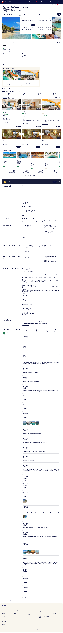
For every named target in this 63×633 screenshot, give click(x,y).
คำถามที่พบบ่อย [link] (16, 611)
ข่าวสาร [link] (27, 612)
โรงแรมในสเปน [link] (4, 621)
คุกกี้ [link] (39, 613)
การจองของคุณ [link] (16, 610)
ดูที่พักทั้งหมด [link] (6, 4)
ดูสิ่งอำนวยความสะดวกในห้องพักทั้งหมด (28, 263)
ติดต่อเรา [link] (15, 613)
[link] (58, 5)
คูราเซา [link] (6, 600)
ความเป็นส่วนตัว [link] (41, 611)
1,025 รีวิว (4, 334)
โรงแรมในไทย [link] (4, 610)
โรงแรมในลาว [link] (4, 616)
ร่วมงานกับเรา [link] (52, 611)
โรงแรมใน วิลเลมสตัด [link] (11, 600)
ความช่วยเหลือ (49, 1)
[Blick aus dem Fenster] (25, 516)
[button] (26, 23)
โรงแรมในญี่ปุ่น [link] (4, 613)
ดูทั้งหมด (4, 58)
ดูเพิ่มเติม (23, 215)
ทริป (53, 1)
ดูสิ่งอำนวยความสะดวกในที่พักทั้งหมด (28, 252)
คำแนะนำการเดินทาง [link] (53, 613)
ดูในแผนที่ (24, 203)
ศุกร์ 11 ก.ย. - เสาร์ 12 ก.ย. (26, 14)
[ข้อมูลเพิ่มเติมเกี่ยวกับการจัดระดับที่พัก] (6, 8)
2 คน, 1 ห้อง (43, 14)
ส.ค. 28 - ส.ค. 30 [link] (39, 94)
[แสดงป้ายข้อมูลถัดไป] (60, 163)
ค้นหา (59, 14)
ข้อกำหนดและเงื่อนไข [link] (41, 610)
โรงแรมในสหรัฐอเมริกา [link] (5, 611)
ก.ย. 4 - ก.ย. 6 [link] (54, 94)
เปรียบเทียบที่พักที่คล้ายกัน (32, 175)
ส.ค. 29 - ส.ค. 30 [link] (24, 94)
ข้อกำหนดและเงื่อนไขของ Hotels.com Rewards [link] (44, 617)
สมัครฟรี (58, 181)
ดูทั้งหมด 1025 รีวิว (26, 597)
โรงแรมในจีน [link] (3, 618)
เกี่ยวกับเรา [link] (52, 610)
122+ (58, 37)
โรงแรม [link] (4, 600)
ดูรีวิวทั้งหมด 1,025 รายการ (7, 49)
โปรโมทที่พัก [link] (28, 614)
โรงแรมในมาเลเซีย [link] (4, 624)
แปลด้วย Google (25, 340)
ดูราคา (18, 126)
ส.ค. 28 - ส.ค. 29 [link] (9, 94)
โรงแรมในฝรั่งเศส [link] (4, 619)
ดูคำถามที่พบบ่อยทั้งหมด (25, 325)
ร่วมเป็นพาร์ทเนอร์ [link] (28, 611)
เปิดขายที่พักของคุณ (42, 1)
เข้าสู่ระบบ (59, 1)
